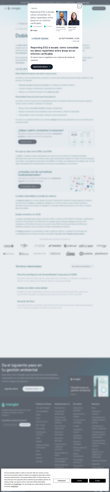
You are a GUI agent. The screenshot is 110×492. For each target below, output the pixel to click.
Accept (97, 481)
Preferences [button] (14, 486)
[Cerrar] (79, 6)
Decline (79, 481)
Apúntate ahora (40, 67)
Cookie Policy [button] (17, 484)
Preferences (62, 481)
